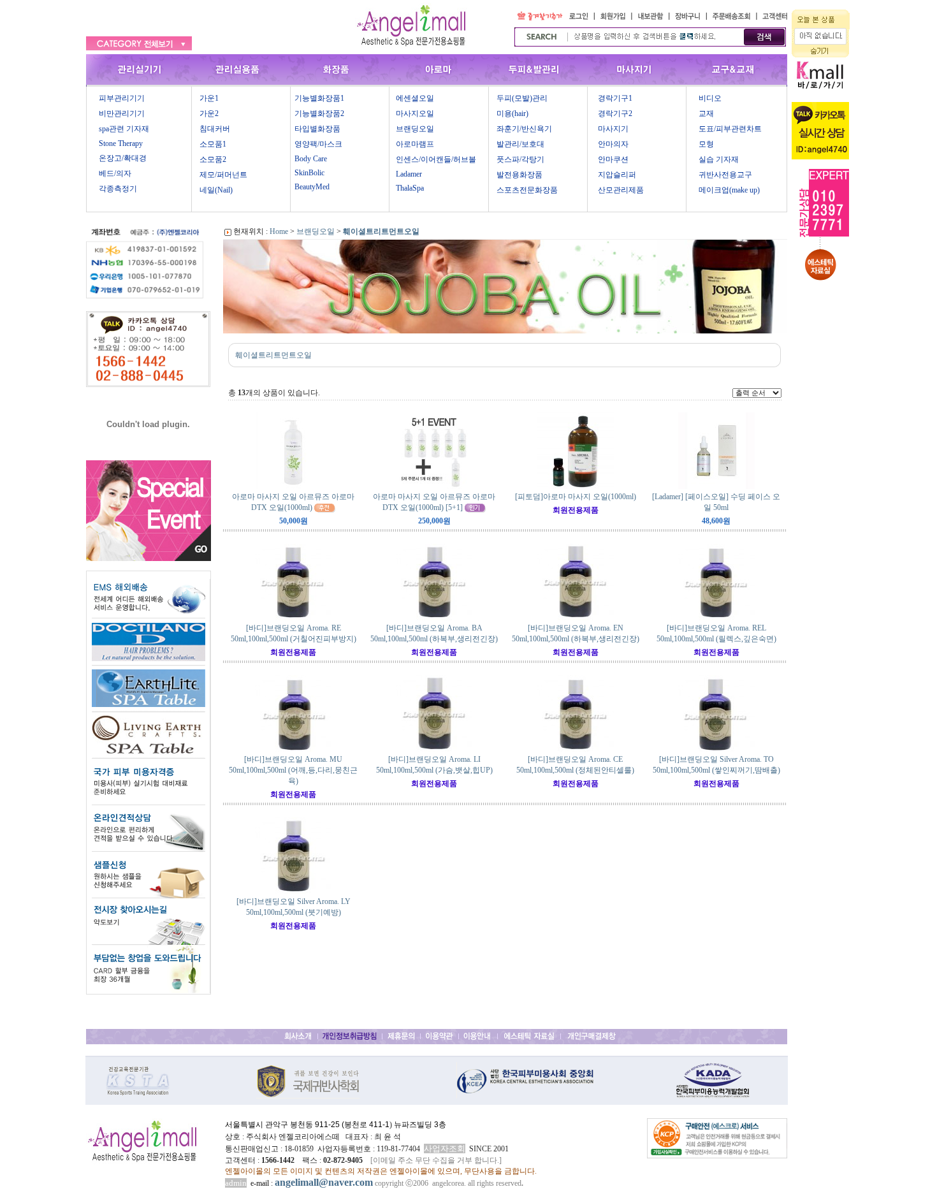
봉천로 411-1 (366, 1124)
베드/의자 (115, 173)
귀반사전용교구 (725, 174)
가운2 (209, 113)
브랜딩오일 (415, 128)
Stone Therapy (121, 143)
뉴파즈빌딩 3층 (419, 1124)
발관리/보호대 (520, 144)
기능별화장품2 (319, 113)
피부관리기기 (122, 98)
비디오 (710, 98)
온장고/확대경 (123, 158)
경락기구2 (615, 113)
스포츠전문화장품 (527, 190)
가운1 (209, 98)
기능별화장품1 (319, 98)
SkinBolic (309, 172)
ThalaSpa (410, 188)
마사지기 (613, 128)
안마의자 (613, 144)
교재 (706, 113)
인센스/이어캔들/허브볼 (436, 159)
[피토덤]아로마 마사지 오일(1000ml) (575, 496)
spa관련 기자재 (124, 128)
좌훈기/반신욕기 (524, 128)
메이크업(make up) (729, 190)
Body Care (310, 158)
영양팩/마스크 (318, 144)
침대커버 (215, 128)
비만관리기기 (122, 113)
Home (279, 231)
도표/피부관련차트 (730, 128)
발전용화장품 (519, 174)
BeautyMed (312, 186)
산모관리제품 (621, 190)
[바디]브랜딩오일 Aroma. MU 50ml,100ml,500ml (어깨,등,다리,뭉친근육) (293, 770)
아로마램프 (415, 144)
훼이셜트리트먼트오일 (381, 231)
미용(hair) (512, 113)
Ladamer (409, 174)
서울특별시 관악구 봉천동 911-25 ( (284, 1124)
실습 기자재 (719, 159)
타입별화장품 (317, 128)
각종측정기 (118, 188)
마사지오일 (415, 113)
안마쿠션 (613, 159)
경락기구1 (615, 98)
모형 (706, 144)
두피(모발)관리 (522, 98)
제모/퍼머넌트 (223, 174)
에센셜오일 (415, 98)
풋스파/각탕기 (520, 159)
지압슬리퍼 (617, 174)
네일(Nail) (216, 190)
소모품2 (213, 159)
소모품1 (213, 144)
